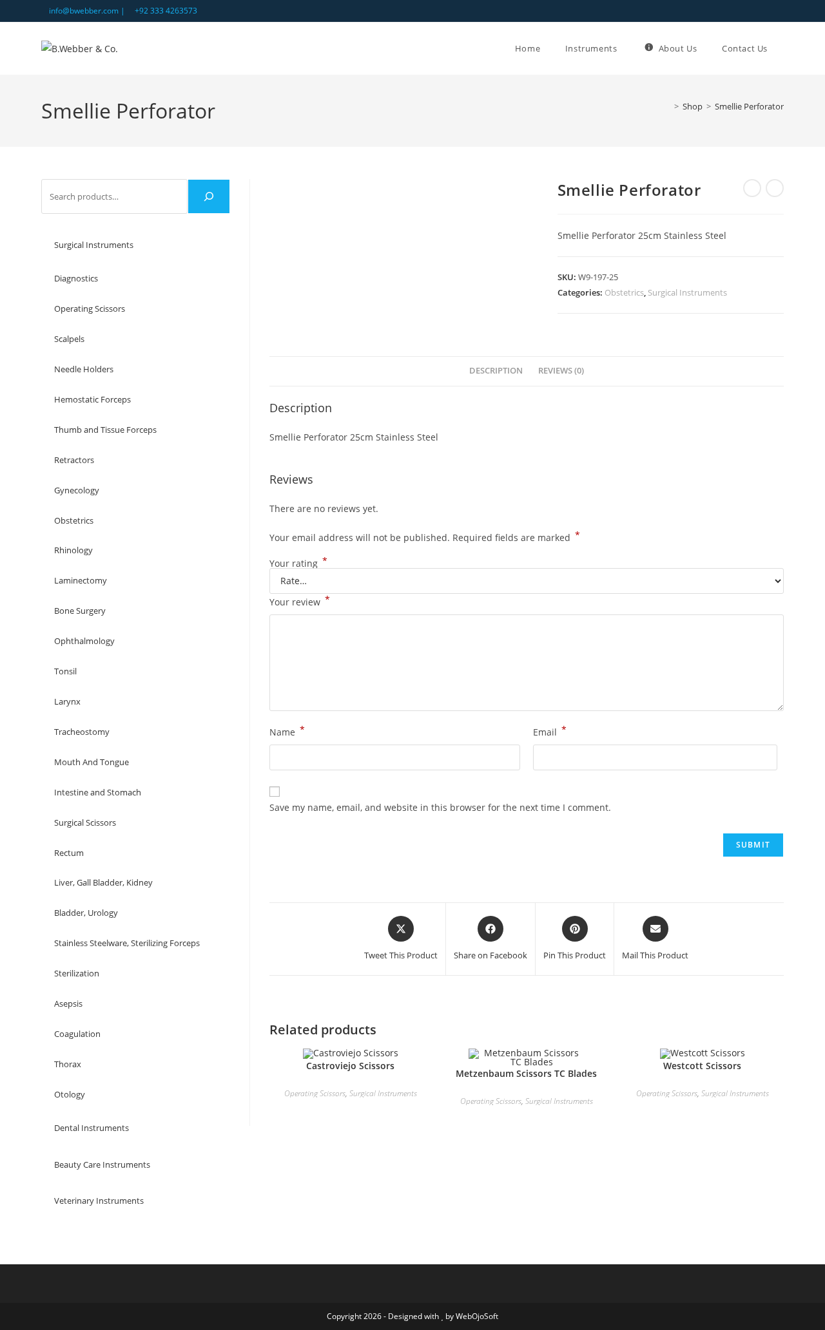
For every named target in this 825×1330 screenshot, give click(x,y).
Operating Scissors (314, 1093)
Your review (299, 601)
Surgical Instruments (687, 292)
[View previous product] (752, 188)
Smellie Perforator (749, 106)
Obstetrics (624, 292)
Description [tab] (496, 370)
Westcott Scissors (702, 1065)
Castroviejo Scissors (350, 1065)
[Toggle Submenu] (207, 245)
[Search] (209, 196)
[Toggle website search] (783, 48)
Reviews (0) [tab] (561, 370)
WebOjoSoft (477, 1316)
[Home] (667, 106)
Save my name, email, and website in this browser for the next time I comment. (440, 807)
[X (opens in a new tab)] (750, 11)
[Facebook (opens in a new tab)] (765, 11)
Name (287, 731)
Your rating (298, 563)
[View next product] (775, 188)
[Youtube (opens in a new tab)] (778, 11)
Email (550, 731)
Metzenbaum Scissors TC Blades (526, 1073)
